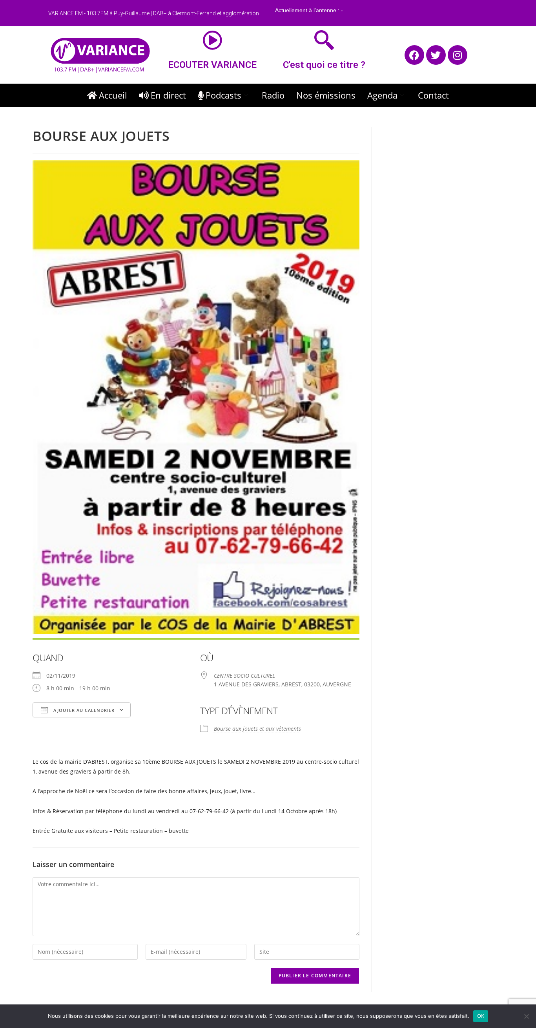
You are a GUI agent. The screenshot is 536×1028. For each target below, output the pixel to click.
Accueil (113, 95)
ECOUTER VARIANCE (212, 64)
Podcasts (223, 95)
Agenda (382, 95)
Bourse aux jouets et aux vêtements (257, 728)
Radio (273, 95)
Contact (433, 95)
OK (481, 1016)
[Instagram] (457, 55)
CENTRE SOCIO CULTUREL (244, 675)
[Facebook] (414, 55)
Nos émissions (326, 95)
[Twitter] (436, 55)
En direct (168, 95)
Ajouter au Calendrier (83, 710)
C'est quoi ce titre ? (324, 64)
